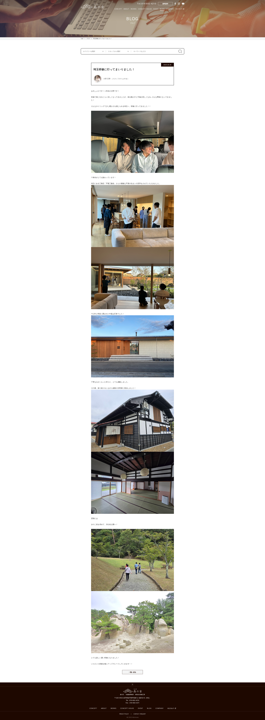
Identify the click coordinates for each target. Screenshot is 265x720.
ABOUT (126, 8)
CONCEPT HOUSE (145, 8)
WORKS (134, 8)
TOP (82, 38)
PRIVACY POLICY (124, 714)
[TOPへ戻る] (132, 684)
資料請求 (165, 4)
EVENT (155, 8)
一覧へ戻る (132, 672)
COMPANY (170, 8)
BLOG (162, 8)
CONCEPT (118, 8)
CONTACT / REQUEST (139, 714)
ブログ (88, 38)
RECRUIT (170, 708)
